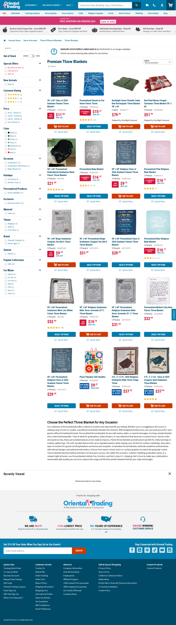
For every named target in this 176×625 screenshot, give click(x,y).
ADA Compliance (42, 605)
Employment (68, 575)
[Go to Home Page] (5, 40)
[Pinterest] (147, 550)
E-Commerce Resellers (107, 586)
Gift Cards (8, 583)
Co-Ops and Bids (11, 572)
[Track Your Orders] (147, 5)
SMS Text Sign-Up (11, 594)
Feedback (173, 314)
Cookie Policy (104, 590)
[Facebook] (132, 550)
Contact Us (40, 568)
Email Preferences (43, 609)
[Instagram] (169, 550)
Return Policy (41, 583)
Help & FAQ (40, 572)
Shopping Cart (41, 590)
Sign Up (79, 550)
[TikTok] (154, 550)
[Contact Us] (154, 5)
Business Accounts (11, 575)
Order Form (40, 579)
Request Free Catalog (13, 579)
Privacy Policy (104, 568)
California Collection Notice (110, 575)
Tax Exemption (41, 601)
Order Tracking (41, 575)
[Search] (136, 5)
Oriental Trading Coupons (15, 586)
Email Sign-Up (10, 590)
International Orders (44, 594)
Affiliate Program (70, 579)
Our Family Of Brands (72, 590)
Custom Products (154, 568)
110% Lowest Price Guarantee (76, 583)
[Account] (162, 5)
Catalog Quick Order (12, 568)
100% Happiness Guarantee (75, 586)
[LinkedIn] (139, 550)
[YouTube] (162, 550)
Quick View (62, 131)
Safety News (103, 579)
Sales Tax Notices (42, 597)
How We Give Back (71, 572)
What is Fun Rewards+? (13, 597)
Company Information (72, 568)
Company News (70, 594)
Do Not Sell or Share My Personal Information (117, 583)
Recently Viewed (14, 474)
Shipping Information (44, 586)
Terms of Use (103, 572)
